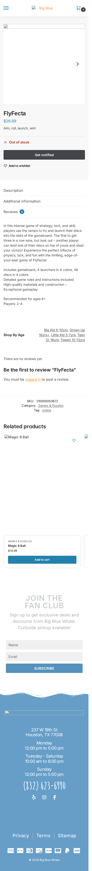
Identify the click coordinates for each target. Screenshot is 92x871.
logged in (33, 379)
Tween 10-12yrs (73, 340)
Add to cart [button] (42, 559)
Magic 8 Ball (16, 546)
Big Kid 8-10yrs (56, 330)
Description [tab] (13, 190)
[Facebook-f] (54, 797)
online (46, 410)
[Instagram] (44, 797)
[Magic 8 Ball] (42, 485)
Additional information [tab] (22, 201)
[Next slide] (78, 64)
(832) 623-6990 (44, 785)
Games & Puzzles (50, 405)
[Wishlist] (74, 440)
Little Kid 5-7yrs (63, 335)
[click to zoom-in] (44, 64)
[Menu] (11, 8)
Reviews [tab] (13, 212)
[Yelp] (34, 797)
